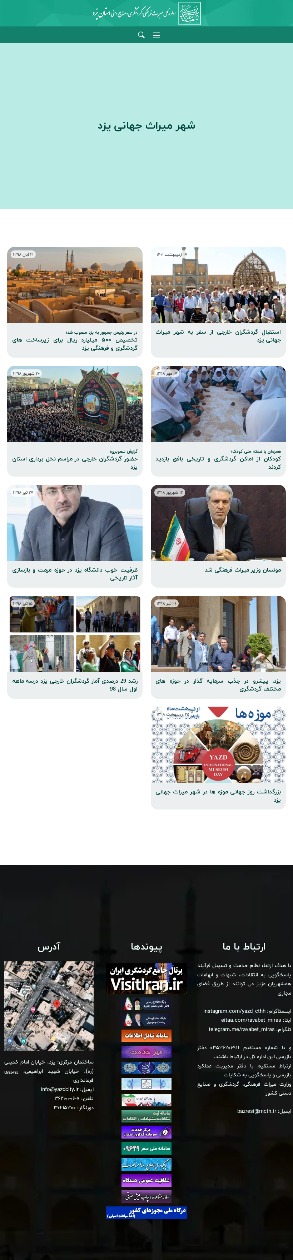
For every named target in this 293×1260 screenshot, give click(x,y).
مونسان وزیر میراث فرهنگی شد (243, 570)
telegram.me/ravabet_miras (242, 1030)
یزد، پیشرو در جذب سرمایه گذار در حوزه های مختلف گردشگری (218, 685)
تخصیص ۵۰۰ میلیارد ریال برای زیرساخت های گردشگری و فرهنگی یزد (75, 341)
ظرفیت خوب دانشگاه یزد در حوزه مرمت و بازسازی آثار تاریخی (75, 574)
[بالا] (268, 1238)
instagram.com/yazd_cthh (234, 1011)
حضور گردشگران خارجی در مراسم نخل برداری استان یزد (75, 460)
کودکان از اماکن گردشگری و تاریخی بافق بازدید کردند (218, 460)
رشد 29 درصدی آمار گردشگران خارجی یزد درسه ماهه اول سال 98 (75, 685)
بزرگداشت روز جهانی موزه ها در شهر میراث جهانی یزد (218, 796)
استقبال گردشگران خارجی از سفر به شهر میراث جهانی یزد (218, 336)
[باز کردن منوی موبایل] (156, 35)
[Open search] (141, 35)
